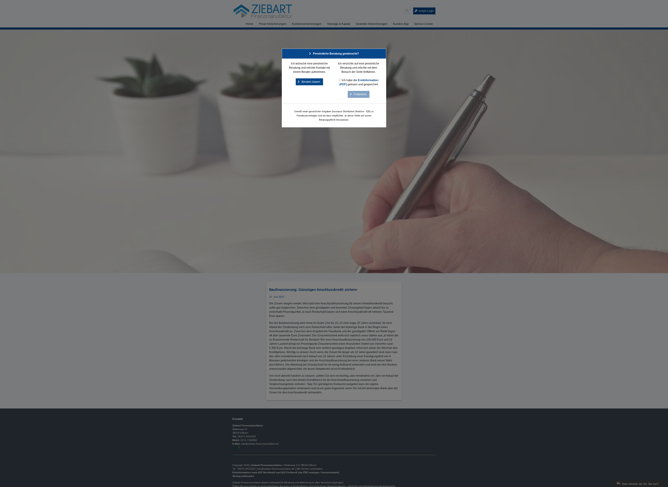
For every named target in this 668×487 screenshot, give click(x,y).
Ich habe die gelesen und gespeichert (358, 82)
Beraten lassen (310, 81)
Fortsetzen (360, 94)
